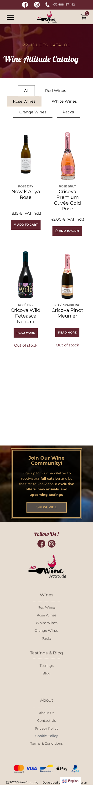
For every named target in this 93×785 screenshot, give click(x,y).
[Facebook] (41, 544)
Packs (47, 638)
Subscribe (46, 507)
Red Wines (47, 607)
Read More (25, 332)
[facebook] (25, 5)
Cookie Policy (46, 736)
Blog (46, 673)
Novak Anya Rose (25, 194)
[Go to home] (46, 17)
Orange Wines (46, 630)
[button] (10, 17)
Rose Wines (46, 615)
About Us (46, 713)
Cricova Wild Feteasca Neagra (26, 315)
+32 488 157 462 (63, 4)
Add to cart (27, 224)
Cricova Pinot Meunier (67, 313)
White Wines (46, 623)
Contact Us (46, 720)
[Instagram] (52, 544)
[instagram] (37, 5)
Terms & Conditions (46, 743)
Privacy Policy (46, 728)
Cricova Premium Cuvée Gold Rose (67, 200)
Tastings (47, 665)
